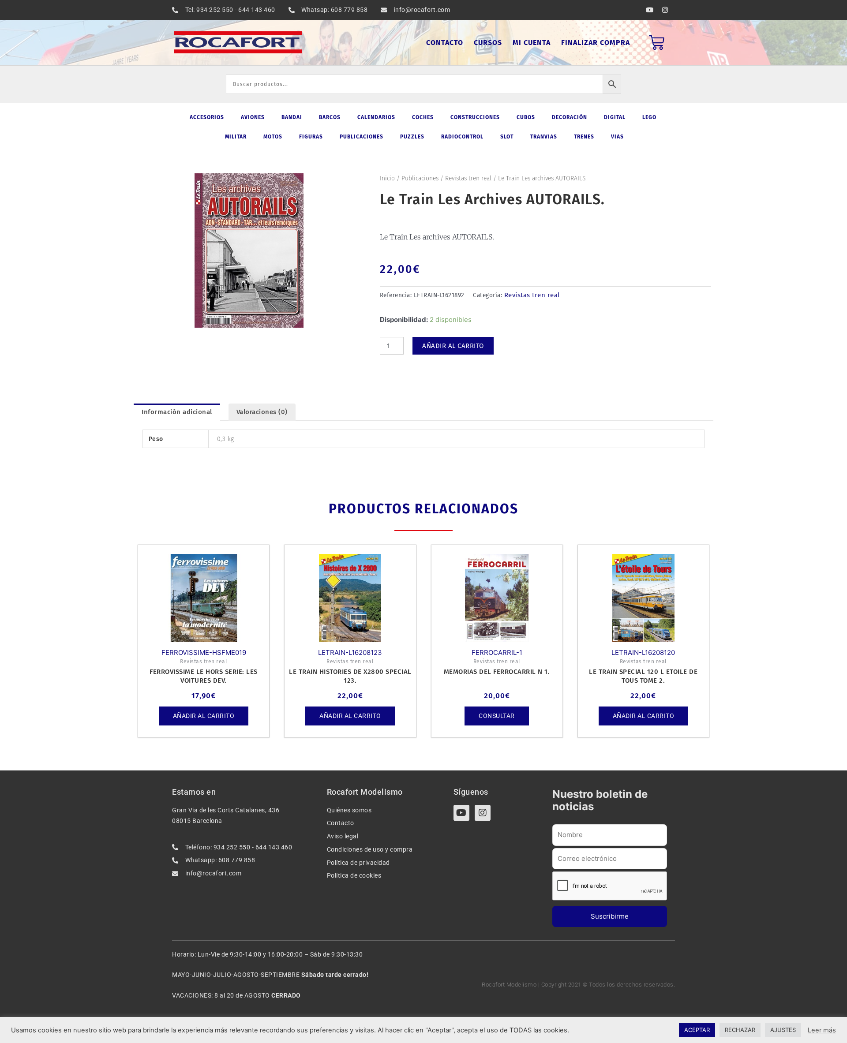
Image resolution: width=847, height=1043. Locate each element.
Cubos (526, 117)
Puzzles (412, 137)
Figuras (311, 137)
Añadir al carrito (453, 346)
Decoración (569, 117)
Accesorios (207, 117)
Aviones (253, 117)
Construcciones (475, 117)
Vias (617, 137)
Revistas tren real (468, 178)
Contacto (444, 42)
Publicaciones (361, 137)
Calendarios (376, 117)
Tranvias (543, 137)
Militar (236, 137)
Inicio (387, 178)
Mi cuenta (532, 42)
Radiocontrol (462, 137)
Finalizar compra (595, 42)
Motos (272, 137)
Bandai (291, 117)
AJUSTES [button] (783, 1029)
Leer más (822, 1030)
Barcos (330, 117)
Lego (649, 117)
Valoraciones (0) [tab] (262, 412)
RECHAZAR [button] (740, 1029)
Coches (423, 117)
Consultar (497, 715)
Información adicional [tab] (177, 412)
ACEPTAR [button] (697, 1029)
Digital (615, 117)
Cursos (488, 42)
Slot (506, 137)
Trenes (584, 137)
